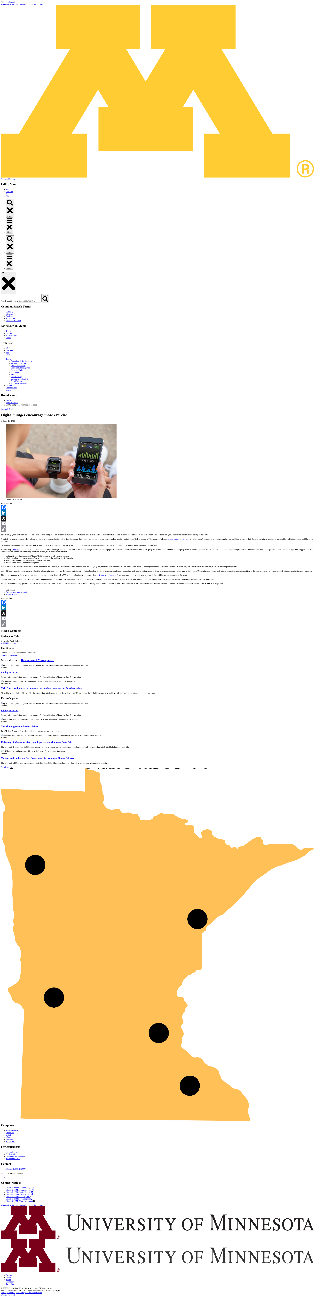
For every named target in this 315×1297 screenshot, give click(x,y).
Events (8, 338)
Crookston (10, 1133)
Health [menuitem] (13, 374)
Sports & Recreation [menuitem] (19, 383)
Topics (8, 331)
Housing (9, 312)
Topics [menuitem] (8, 359)
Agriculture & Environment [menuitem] (21, 361)
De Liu (186, 539)
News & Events (12, 403)
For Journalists (11, 335)
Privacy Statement (8, 1293)
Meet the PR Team (13, 1159)
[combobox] (29, 301)
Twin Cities (10, 1141)
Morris (8, 1137)
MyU (8, 189)
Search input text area (9, 301)
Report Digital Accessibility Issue (29, 1293)
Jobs (7, 194)
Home (8, 400)
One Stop (9, 192)
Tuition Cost (11, 318)
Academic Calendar (13, 321)
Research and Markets (107, 575)
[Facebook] (157, 507)
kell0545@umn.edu (8, 643)
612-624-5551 (20, 1169)
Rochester (10, 1139)
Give (8, 196)
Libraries (9, 314)
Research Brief (7, 409)
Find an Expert (11, 1152)
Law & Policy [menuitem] (16, 377)
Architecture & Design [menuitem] (19, 363)
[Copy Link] (157, 529)
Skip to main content (9, 2)
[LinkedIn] (157, 513)
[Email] (157, 523)
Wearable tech (11, 594)
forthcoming (17, 549)
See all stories (6, 767)
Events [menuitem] (8, 390)
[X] (157, 518)
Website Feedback (8, 1295)
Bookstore (10, 316)
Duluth (8, 1135)
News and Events (8, 179)
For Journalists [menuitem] (11, 388)
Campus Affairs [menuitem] (17, 370)
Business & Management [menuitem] (20, 368)
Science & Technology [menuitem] (20, 379)
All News (9, 333)
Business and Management (16, 592)
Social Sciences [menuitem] (17, 381)
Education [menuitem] (15, 372)
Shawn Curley (173, 539)
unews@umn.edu (8, 1169)
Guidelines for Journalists (16, 1156)
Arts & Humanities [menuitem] (18, 366)
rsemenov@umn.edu (9, 655)
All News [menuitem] (9, 385)
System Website (12, 1130)
